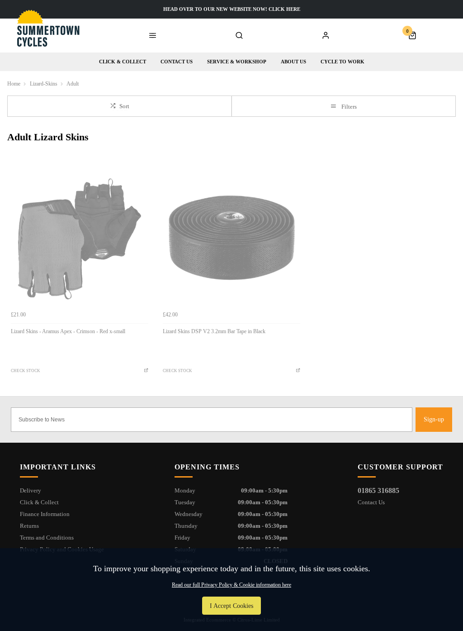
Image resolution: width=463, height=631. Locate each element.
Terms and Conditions (47, 537)
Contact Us (371, 502)
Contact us (177, 61)
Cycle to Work (342, 61)
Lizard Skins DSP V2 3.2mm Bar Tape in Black (214, 331)
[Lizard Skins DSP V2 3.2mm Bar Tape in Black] (231, 237)
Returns (29, 525)
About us (293, 61)
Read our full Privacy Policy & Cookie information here (231, 585)
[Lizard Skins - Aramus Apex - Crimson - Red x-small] (79, 237)
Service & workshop (236, 61)
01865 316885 (378, 490)
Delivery (30, 490)
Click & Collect (122, 61)
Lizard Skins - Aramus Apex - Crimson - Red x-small (68, 331)
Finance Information (45, 514)
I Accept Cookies (231, 605)
